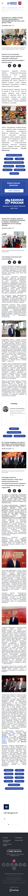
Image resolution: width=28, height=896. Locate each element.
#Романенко (14, 428)
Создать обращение (14, 190)
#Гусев (19, 777)
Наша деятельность (12, 7)
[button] (8, 824)
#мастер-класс (8, 166)
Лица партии (18, 837)
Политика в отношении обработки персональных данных (14, 881)
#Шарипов (19, 773)
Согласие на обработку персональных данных (14, 882)
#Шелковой (9, 777)
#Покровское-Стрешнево (14, 155)
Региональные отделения (7, 841)
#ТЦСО (19, 158)
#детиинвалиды (20, 169)
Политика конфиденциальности (14, 878)
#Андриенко (9, 770)
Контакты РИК (19, 840)
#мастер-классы (19, 436)
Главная (4, 7)
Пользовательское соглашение (14, 877)
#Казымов (8, 773)
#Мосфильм (19, 781)
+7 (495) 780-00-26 (14, 851)
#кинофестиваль (14, 784)
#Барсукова (14, 173)
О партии (5, 837)
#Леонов (19, 770)
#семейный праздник (14, 432)
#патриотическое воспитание (14, 788)
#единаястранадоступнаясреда (14, 162)
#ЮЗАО (8, 436)
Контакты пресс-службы (7, 845)
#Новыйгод (20, 166)
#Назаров (8, 781)
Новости (21, 7)
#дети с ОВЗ (7, 169)
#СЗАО (8, 158)
